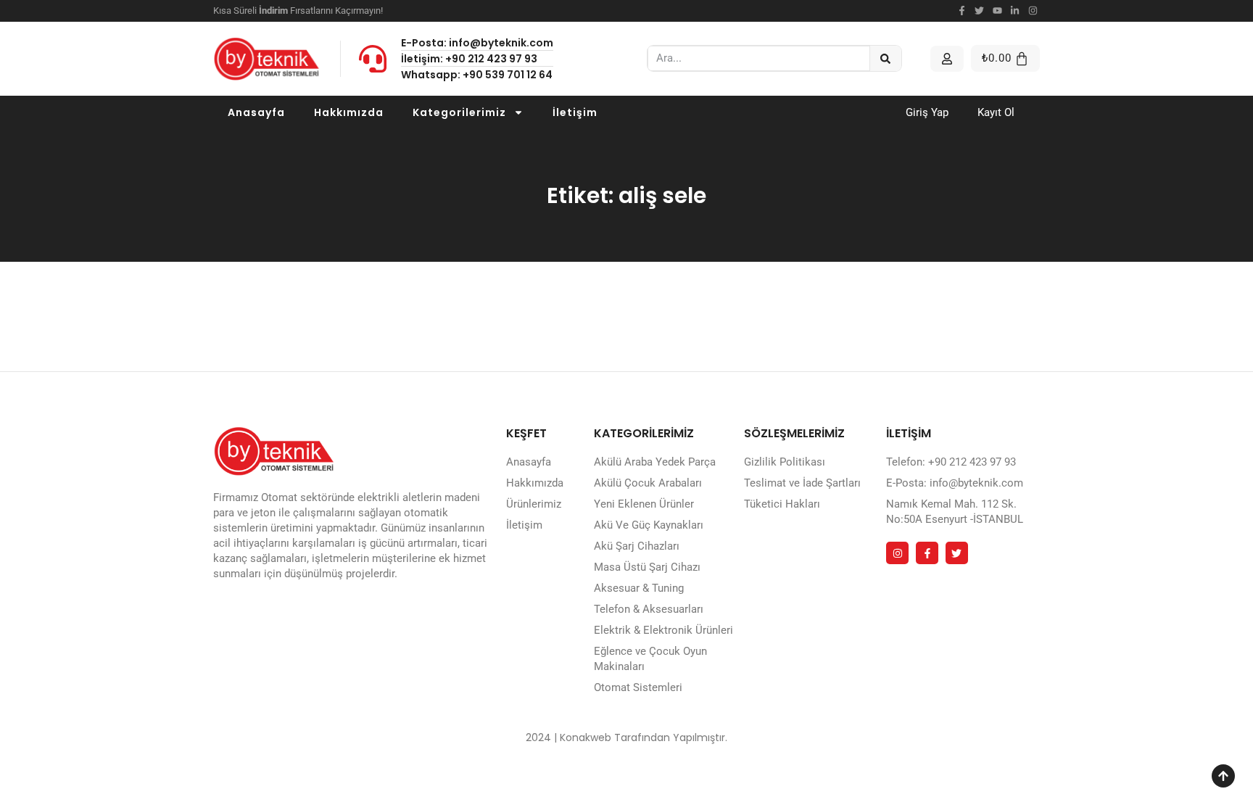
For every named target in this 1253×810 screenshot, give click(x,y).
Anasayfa (256, 112)
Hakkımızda (349, 112)
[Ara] (885, 58)
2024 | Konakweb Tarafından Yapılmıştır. (626, 737)
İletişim (575, 112)
